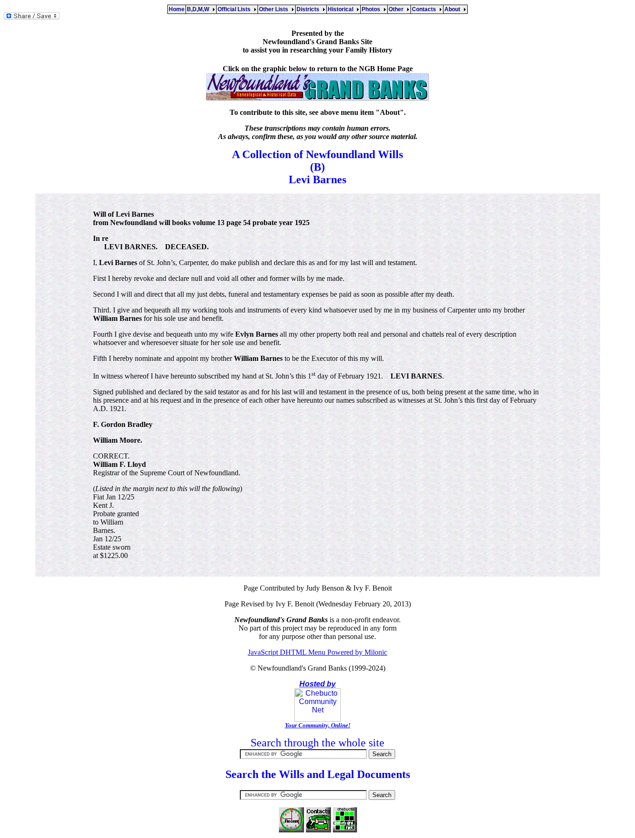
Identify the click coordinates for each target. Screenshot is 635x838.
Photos (372, 9)
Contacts (425, 9)
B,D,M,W (199, 9)
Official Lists (235, 9)
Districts (309, 9)
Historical (342, 9)
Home (177, 9)
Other (397, 9)
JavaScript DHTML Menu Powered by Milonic (317, 652)
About (453, 9)
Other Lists (275, 9)
